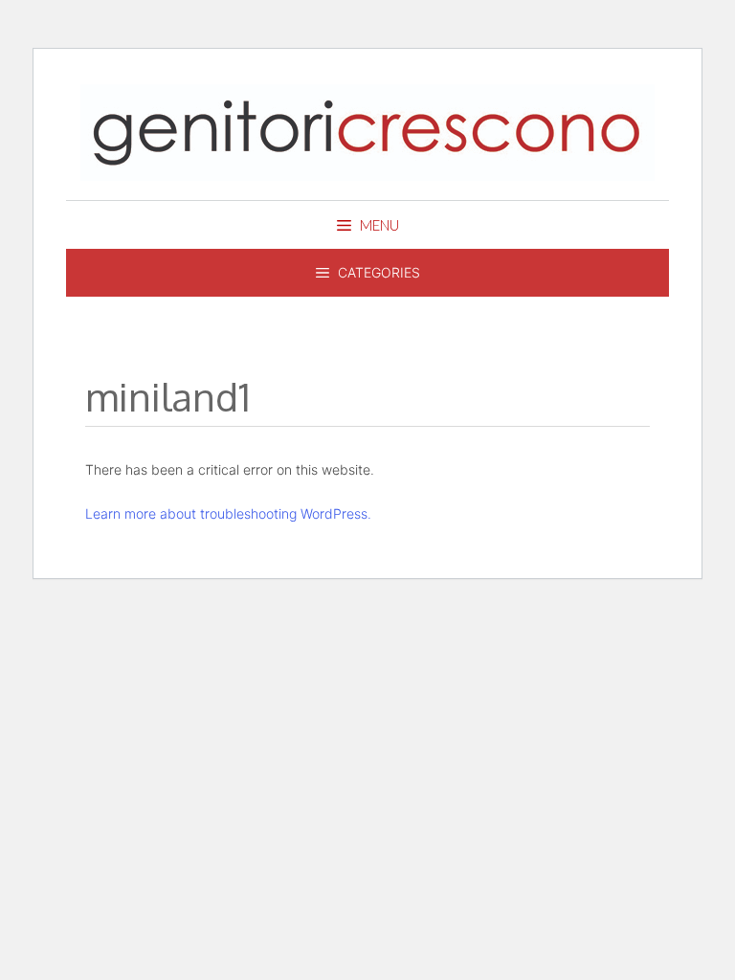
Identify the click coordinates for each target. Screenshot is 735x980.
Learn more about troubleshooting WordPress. (228, 513)
